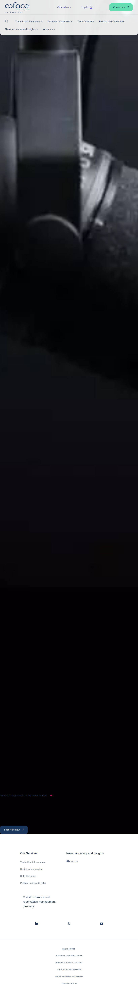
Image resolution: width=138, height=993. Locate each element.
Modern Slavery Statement (69, 963)
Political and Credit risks (33, 883)
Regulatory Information (69, 970)
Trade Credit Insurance (32, 862)
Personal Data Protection (69, 956)
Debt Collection (28, 876)
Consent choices (69, 983)
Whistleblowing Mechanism (69, 976)
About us (72, 861)
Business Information (31, 869)
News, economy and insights (85, 853)
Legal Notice (68, 949)
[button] (7, 21)
